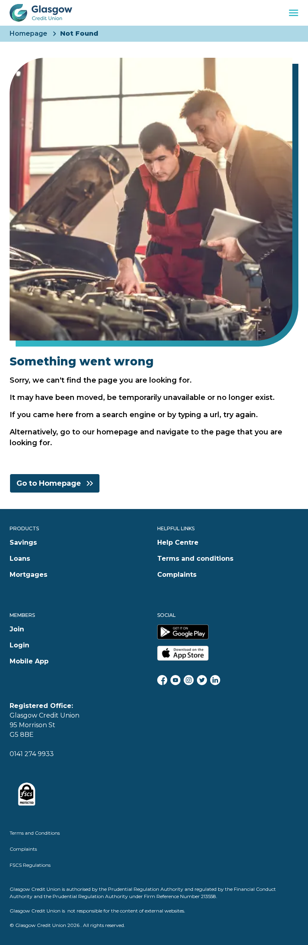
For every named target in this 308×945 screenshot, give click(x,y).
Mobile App (29, 661)
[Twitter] (202, 680)
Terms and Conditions (35, 833)
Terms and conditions (195, 558)
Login (19, 645)
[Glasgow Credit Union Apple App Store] (227, 653)
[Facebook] (162, 680)
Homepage (28, 33)
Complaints (177, 574)
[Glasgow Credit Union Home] (41, 13)
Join (17, 629)
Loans (20, 558)
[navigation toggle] (293, 13)
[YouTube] (175, 680)
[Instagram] (189, 680)
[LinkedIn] (215, 680)
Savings (23, 542)
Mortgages (28, 574)
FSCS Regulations (30, 865)
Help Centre (178, 542)
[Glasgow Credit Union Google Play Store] (227, 632)
